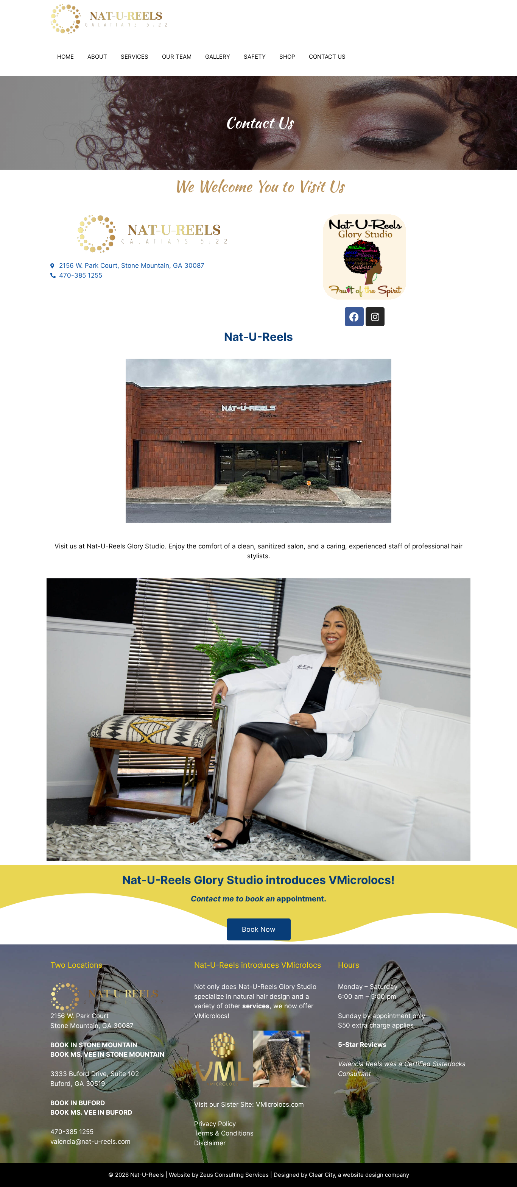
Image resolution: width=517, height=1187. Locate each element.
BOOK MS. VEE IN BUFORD (91, 1112)
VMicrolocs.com (280, 1104)
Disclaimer (210, 1143)
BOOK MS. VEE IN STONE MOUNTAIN (107, 1054)
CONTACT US (327, 56)
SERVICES (134, 56)
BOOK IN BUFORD (77, 1103)
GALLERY (217, 56)
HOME (65, 56)
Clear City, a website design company (359, 1174)
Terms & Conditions (224, 1133)
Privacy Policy (215, 1124)
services (255, 1006)
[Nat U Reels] (111, 19)
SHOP (287, 56)
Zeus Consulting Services (234, 1174)
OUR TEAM (177, 56)
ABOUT (97, 56)
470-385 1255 (71, 1131)
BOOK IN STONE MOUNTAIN (93, 1045)
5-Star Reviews (362, 1044)
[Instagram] (375, 316)
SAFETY (255, 56)
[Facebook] (354, 316)
